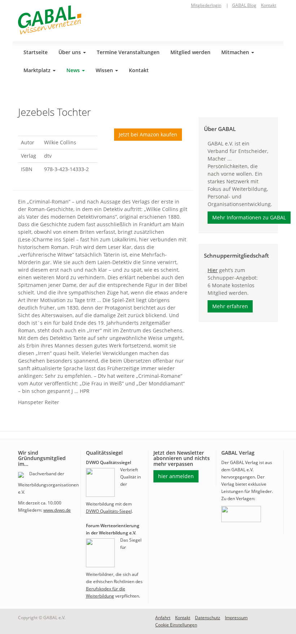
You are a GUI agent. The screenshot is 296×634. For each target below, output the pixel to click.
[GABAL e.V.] (49, 19)
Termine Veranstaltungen (128, 52)
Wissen (105, 70)
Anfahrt (162, 618)
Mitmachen (236, 52)
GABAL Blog (244, 5)
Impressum (236, 618)
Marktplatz (37, 70)
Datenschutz (207, 618)
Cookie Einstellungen (176, 625)
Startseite (35, 52)
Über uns (70, 52)
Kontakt (268, 5)
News (73, 70)
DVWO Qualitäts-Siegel (109, 511)
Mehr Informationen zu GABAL (249, 217)
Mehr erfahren (230, 306)
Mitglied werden (190, 52)
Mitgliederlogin (206, 5)
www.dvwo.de (57, 510)
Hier (213, 270)
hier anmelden (176, 476)
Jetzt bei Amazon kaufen (148, 134)
